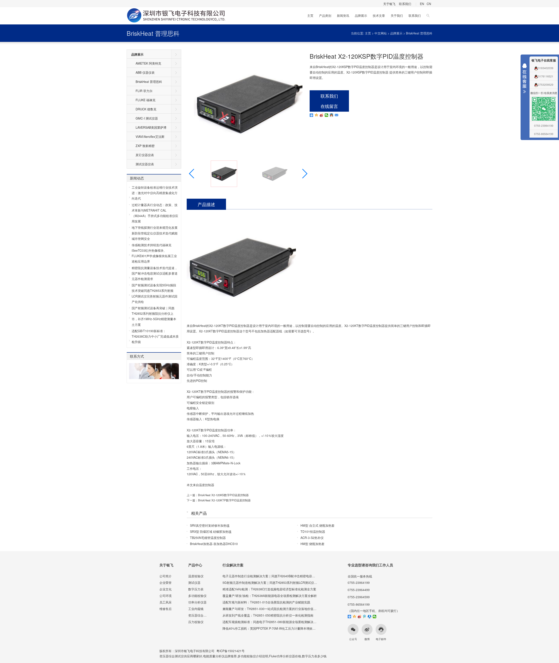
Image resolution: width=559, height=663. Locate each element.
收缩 (524, 79)
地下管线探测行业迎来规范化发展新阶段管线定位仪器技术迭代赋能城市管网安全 (155, 233)
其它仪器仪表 (145, 155)
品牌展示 (361, 15)
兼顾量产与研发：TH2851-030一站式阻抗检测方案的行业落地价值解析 (271, 609)
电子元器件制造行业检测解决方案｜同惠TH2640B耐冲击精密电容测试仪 (272, 576)
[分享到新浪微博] (321, 115)
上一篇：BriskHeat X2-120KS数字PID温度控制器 (218, 495)
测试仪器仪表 (145, 164)
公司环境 (165, 595)
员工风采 (165, 602)
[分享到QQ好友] (331, 115)
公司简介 (165, 576)
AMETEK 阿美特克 (148, 63)
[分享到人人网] (369, 616)
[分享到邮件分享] (336, 115)
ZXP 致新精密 (145, 146)
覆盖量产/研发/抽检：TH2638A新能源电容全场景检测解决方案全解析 (270, 595)
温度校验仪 (196, 576)
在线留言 (329, 106)
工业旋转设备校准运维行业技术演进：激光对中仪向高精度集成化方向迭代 (155, 192)
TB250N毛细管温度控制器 (208, 537)
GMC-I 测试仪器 (147, 118)
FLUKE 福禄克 (145, 100)
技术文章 (379, 15)
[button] (304, 173)
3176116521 (545, 76)
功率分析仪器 (197, 602)
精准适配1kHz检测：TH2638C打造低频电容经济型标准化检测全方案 (269, 589)
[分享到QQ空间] (316, 115)
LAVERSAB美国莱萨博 (151, 127)
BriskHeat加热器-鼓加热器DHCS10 (214, 544)
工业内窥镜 (196, 609)
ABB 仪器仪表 (145, 72)
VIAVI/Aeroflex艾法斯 (150, 136)
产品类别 (325, 15)
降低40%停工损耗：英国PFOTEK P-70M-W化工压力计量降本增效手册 (271, 628)
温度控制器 (206, 485)
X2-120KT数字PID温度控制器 (229, 325)
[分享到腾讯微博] (364, 616)
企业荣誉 (165, 582)
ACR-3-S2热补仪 (312, 537)
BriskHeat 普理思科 (153, 33)
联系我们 (405, 4)
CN (429, 4)
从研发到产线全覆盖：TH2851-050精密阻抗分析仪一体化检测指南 (268, 615)
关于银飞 (389, 4)
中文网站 (380, 33)
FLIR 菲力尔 (144, 91)
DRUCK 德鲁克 (146, 109)
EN (422, 4)
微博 (367, 639)
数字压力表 (196, 589)
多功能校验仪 (197, 595)
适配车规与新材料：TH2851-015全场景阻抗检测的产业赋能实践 (266, 602)
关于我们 (397, 15)
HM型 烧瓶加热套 (312, 544)
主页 (310, 15)
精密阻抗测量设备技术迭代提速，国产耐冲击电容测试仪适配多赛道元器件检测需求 (155, 273)
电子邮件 (381, 639)
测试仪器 (194, 582)
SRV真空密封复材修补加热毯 (209, 525)
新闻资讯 (343, 15)
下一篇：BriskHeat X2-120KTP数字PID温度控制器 (219, 500)
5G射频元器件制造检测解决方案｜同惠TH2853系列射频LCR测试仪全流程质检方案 (279, 582)
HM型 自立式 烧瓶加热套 (317, 525)
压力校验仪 (196, 622)
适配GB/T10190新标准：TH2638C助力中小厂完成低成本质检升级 (155, 336)
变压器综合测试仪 (200, 615)
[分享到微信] (326, 115)
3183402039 (545, 68)
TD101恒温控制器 (312, 531)
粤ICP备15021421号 (230, 651)
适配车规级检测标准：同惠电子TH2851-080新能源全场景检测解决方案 (271, 622)
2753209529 (545, 84)
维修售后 (165, 609)
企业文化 (165, 589)
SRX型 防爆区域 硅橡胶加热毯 (210, 531)
